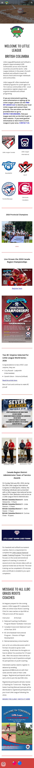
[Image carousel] (17, 234)
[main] (17, 51)
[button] (2, 2)
